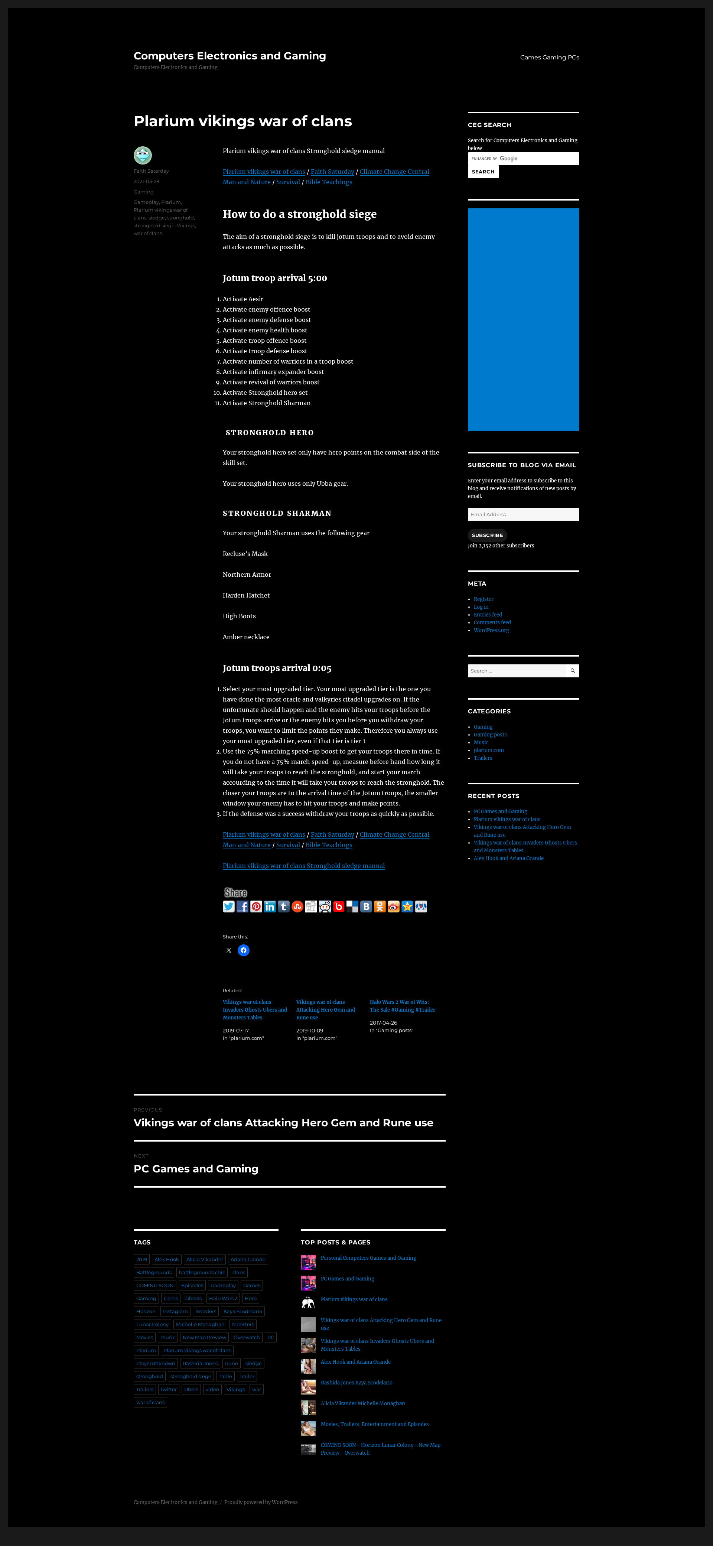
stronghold (180, 218)
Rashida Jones (200, 1363)
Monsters (243, 1324)
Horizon (146, 1311)
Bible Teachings (329, 182)
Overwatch (247, 1337)
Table (225, 1376)
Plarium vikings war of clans (264, 171)
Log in (481, 607)
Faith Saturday (332, 171)
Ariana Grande (248, 1259)
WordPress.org (491, 630)
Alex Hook (166, 1259)
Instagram (175, 1311)
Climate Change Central (394, 171)
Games (251, 1285)
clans (238, 1272)
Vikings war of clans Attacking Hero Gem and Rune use (325, 1010)
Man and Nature (247, 182)
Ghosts (193, 1298)
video (212, 1389)
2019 (141, 1259)
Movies (144, 1337)
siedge (157, 218)
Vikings (186, 225)
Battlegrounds (154, 1272)
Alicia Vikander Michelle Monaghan (363, 1403)
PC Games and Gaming (347, 1279)
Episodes (192, 1285)
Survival (288, 182)
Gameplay (146, 202)
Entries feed (488, 615)
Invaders (205, 1311)
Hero (251, 1298)
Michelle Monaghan (200, 1324)
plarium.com (489, 750)
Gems (171, 1298)
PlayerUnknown (155, 1363)
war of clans (148, 233)
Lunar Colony (152, 1324)
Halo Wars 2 (223, 1298)
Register (484, 599)
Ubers (191, 1389)
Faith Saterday (151, 171)
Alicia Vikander (204, 1259)
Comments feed (492, 622)
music (167, 1337)
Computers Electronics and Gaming (230, 55)
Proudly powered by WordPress (261, 1502)
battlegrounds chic (202, 1272)
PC (270, 1337)
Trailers (144, 1389)
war (256, 1389)
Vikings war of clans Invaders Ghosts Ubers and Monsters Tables (255, 1010)
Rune (231, 1363)
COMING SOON (155, 1285)
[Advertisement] (524, 320)
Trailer (247, 1376)
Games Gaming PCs (549, 57)
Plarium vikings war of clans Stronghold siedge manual (304, 865)
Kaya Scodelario (243, 1311)
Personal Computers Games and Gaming (368, 1258)
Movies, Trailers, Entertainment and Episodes (375, 1424)
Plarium (171, 202)
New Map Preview (204, 1337)
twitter (169, 1389)
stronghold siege (154, 225)
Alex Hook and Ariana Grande (356, 1362)
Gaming (144, 192)
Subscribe (487, 535)
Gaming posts (490, 735)
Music (481, 742)
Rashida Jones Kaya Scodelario (357, 1383)
